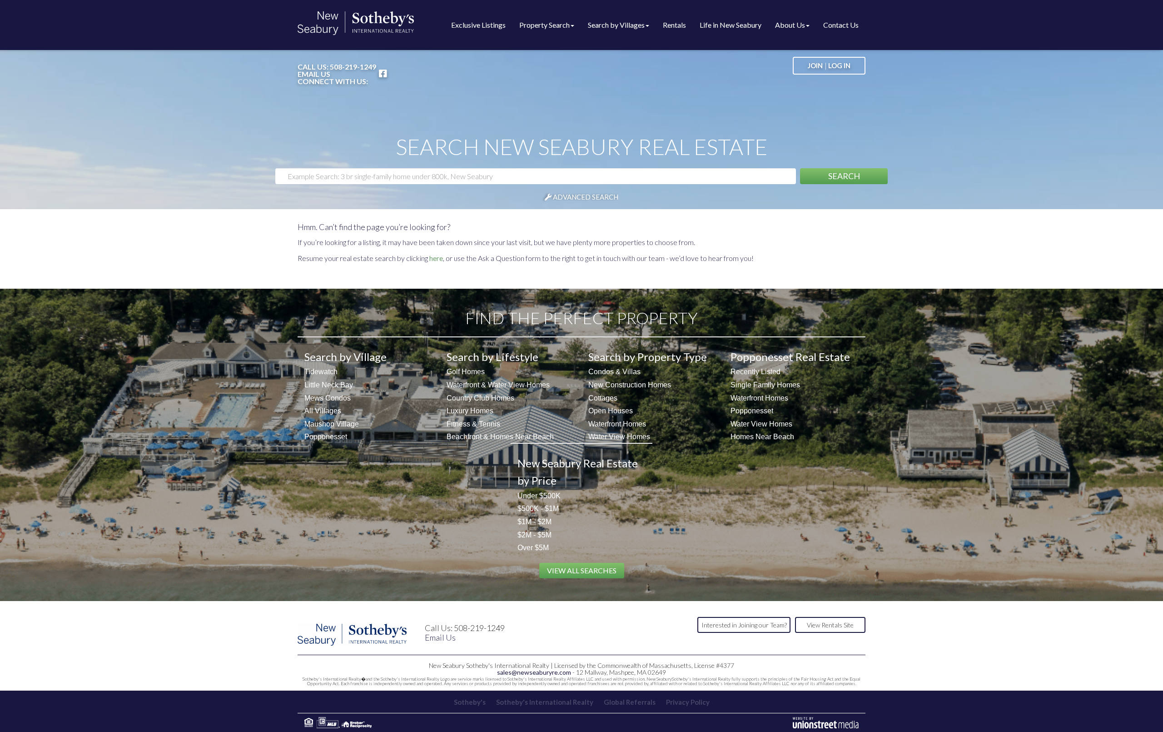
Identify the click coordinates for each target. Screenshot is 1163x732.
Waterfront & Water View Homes (498, 385)
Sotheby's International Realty (544, 702)
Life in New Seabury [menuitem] (730, 24)
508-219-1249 (353, 66)
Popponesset (325, 437)
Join (815, 65)
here (436, 258)
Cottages (602, 398)
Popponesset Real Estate (790, 356)
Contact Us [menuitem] (841, 24)
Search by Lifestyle (492, 356)
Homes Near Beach (762, 437)
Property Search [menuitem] (544, 24)
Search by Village (345, 356)
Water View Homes (619, 437)
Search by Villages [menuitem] (616, 24)
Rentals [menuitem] (674, 24)
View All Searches (581, 570)
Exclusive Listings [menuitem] (478, 24)
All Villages (322, 411)
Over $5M (533, 548)
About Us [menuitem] (790, 24)
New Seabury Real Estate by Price (577, 471)
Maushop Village (331, 424)
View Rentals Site (830, 625)
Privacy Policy (688, 702)
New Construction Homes (629, 385)
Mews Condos (327, 398)
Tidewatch (321, 372)
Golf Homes (466, 372)
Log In (839, 65)
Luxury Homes (470, 411)
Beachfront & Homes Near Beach (500, 437)
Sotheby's (470, 702)
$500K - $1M (538, 508)
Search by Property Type (647, 356)
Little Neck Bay (328, 385)
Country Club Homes (480, 398)
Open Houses (610, 411)
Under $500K (539, 496)
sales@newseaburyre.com (534, 672)
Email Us (314, 74)
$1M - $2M (534, 522)
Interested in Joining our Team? (744, 625)
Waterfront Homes (617, 424)
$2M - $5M (534, 535)
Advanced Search (585, 197)
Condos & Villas (614, 372)
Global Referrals (630, 702)
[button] (844, 176)
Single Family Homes (765, 385)
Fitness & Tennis (473, 424)
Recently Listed (755, 372)
